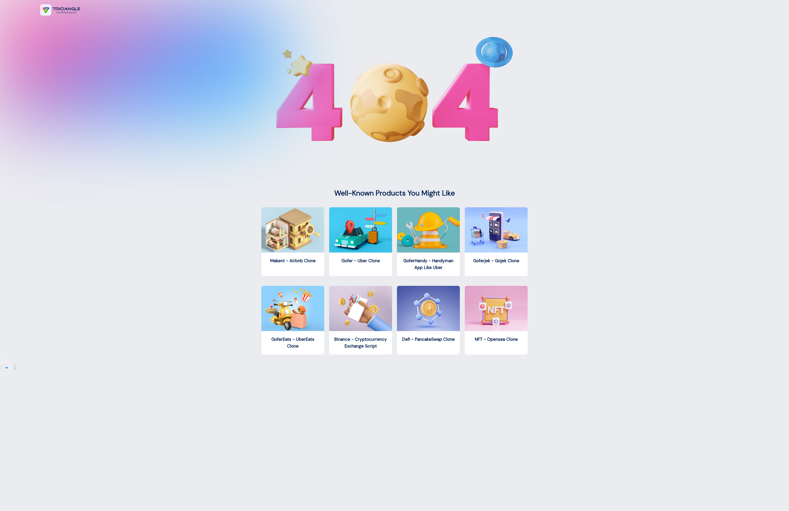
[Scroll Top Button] (7, 367)
